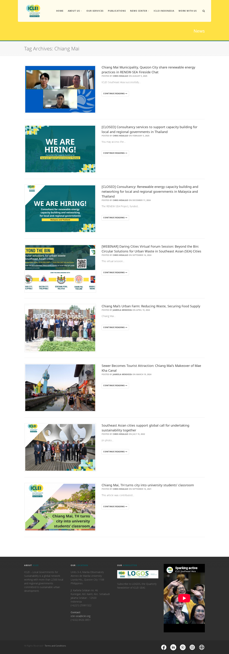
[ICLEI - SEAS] (33, 11)
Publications (117, 10)
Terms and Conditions (55, 645)
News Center (138, 10)
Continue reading (114, 93)
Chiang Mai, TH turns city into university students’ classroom (148, 485)
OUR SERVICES (95, 10)
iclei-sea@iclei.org (80, 616)
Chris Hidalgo (120, 76)
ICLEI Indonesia (164, 10)
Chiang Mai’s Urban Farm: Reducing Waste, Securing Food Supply (151, 306)
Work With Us (188, 10)
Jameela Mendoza (122, 310)
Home (59, 10)
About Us (74, 10)
